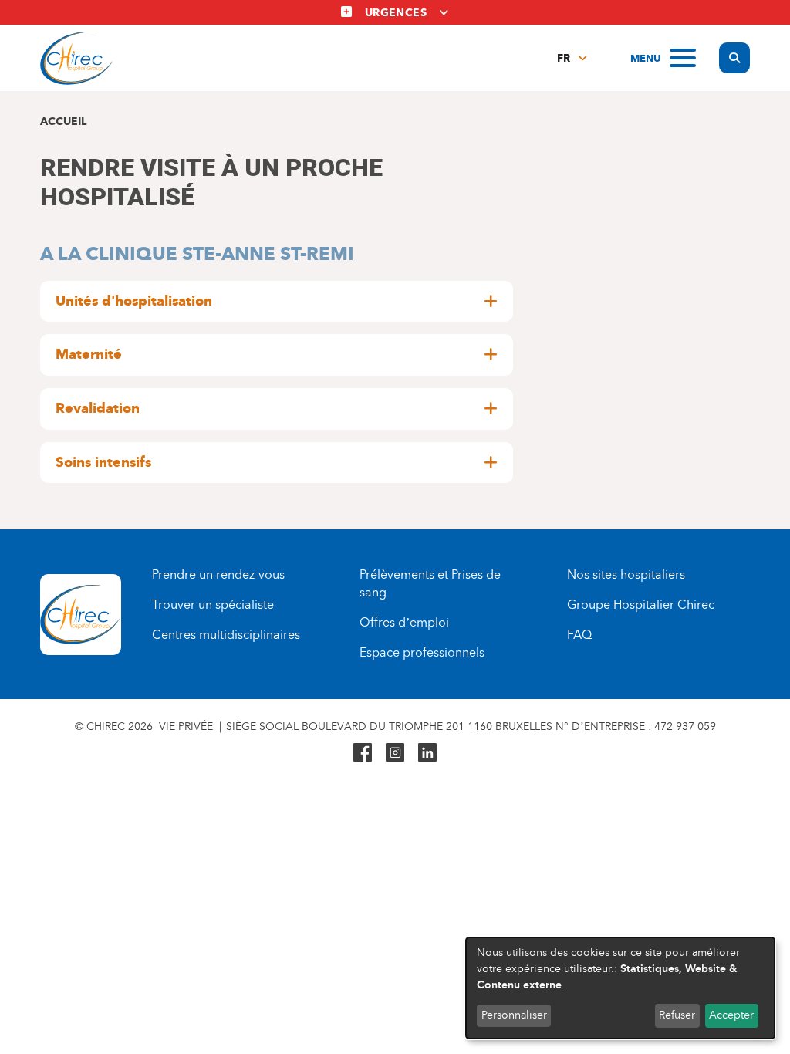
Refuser (677, 1015)
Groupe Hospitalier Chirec (640, 604)
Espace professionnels (422, 652)
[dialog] (620, 988)
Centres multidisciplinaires (226, 634)
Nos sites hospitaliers (626, 574)
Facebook (362, 752)
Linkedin (427, 752)
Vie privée (186, 726)
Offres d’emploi (404, 622)
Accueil (63, 121)
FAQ (579, 634)
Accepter (731, 1015)
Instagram (395, 752)
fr (563, 58)
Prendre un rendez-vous (218, 574)
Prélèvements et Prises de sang (430, 583)
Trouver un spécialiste (213, 604)
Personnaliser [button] (514, 1015)
